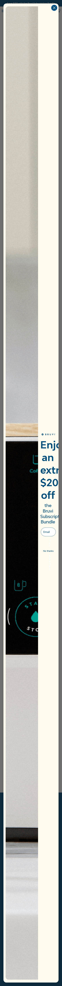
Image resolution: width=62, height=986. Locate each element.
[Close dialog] (54, 8)
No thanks (48, 551)
